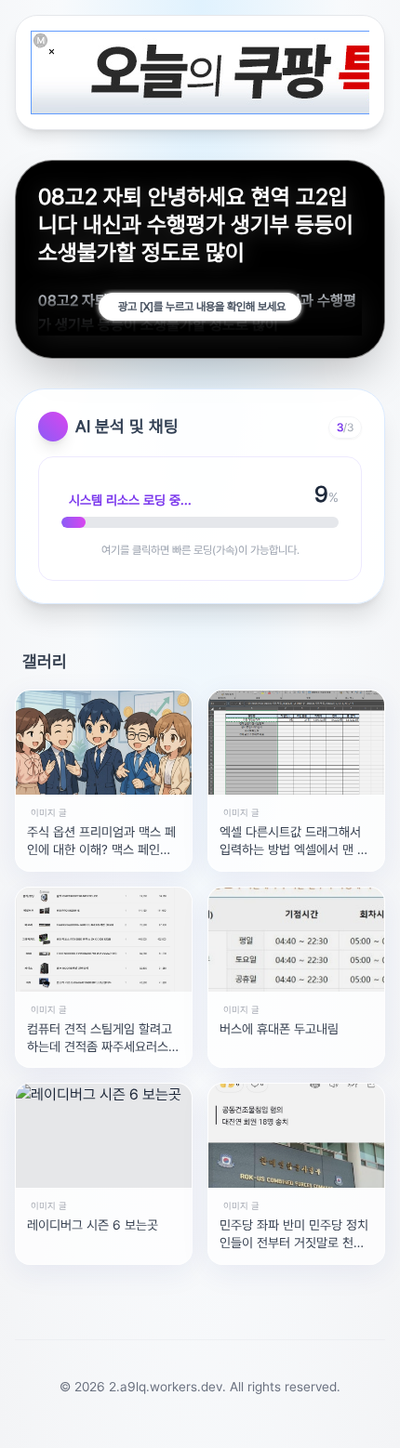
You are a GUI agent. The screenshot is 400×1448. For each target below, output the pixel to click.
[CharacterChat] (333, 1423)
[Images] (251, 1423)
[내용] (51, 51)
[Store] (169, 1423)
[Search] (128, 1423)
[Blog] (292, 1423)
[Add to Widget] (361, 1423)
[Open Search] (39, 1423)
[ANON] (210, 1423)
